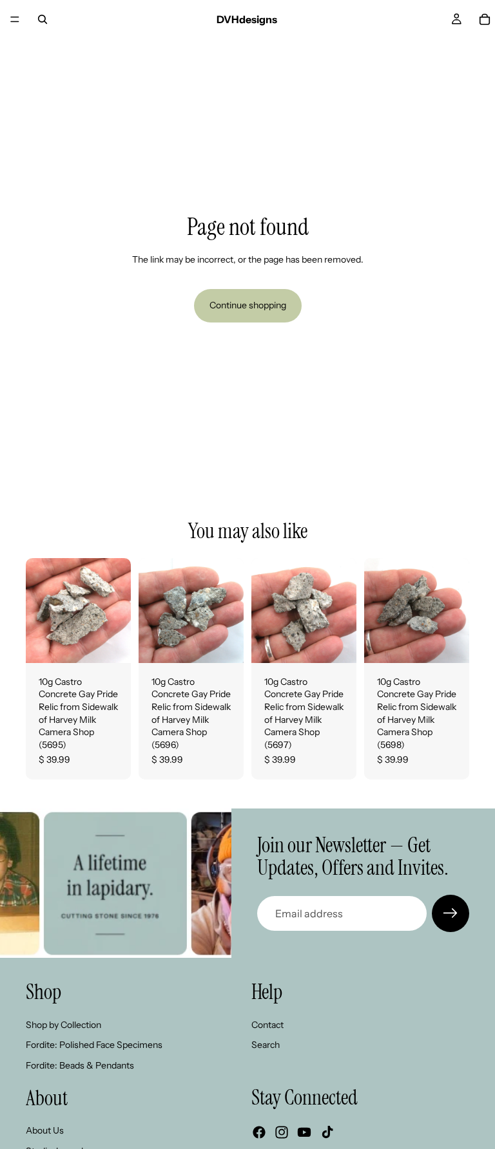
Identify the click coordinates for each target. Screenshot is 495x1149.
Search (265, 1045)
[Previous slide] (40, 610)
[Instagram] (281, 1132)
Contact (267, 1025)
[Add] (110, 643)
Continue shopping (247, 305)
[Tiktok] (327, 1132)
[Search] (42, 19)
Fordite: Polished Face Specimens (94, 1045)
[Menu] (15, 19)
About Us (45, 1130)
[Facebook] (259, 1132)
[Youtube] (304, 1132)
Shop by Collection (63, 1025)
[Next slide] (116, 610)
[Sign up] (450, 913)
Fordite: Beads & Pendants (80, 1065)
